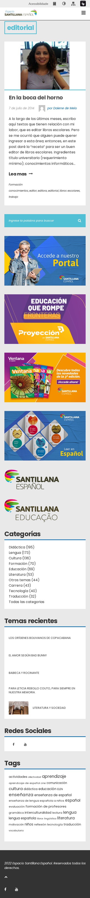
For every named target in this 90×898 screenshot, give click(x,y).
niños (29, 824)
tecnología (55, 824)
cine (43, 783)
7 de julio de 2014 (21, 108)
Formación (16, 184)
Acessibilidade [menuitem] (38, 4)
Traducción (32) (22, 596)
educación (47, 789)
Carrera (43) (20, 585)
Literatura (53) (21, 574)
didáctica (31, 789)
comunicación (57, 783)
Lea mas (18, 174)
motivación (16, 824)
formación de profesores (46, 806)
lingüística (50, 818)
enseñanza (21, 795)
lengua (69, 812)
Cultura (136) (20, 558)
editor (33, 190)
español (72, 800)
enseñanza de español (53, 795)
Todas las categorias (26, 601)
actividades (18, 777)
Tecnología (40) (23, 590)
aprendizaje (54, 776)
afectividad (34, 777)
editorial (53, 190)
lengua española (22, 818)
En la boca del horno (36, 97)
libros (40, 818)
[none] (64, 3)
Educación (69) (22, 569)
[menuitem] (55, 4)
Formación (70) (22, 563)
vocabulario (16, 830)
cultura (16, 788)
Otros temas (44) (24, 579)
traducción (72, 824)
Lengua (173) (19, 552)
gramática (16, 813)
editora (42, 190)
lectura (57, 813)
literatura (66, 818)
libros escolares (70, 190)
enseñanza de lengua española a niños (36, 801)
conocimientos (18, 190)
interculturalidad (38, 812)
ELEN (60, 789)
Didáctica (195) (22, 547)
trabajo (13, 197)
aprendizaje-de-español (24, 783)
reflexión (40, 824)
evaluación (17, 806)
